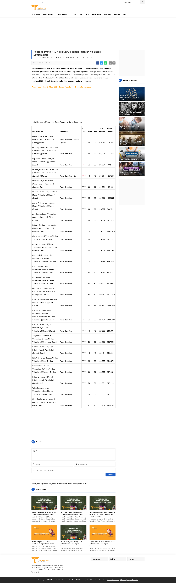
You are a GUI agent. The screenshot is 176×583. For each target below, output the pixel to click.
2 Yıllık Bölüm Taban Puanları (47, 58)
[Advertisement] (73, 105)
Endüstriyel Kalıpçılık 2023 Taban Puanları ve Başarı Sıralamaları (43, 513)
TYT (84, 143)
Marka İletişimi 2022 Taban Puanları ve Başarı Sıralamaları (42, 543)
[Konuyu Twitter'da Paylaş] (101, 63)
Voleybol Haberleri (132, 580)
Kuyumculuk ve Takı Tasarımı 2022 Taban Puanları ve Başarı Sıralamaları (102, 544)
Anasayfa (36, 58)
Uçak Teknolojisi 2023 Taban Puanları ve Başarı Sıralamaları (71, 513)
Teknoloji (123, 580)
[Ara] (142, 2)
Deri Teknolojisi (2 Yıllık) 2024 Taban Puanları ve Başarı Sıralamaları (71, 544)
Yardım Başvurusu (113, 580)
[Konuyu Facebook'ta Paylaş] (97, 63)
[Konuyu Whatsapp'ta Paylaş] (105, 63)
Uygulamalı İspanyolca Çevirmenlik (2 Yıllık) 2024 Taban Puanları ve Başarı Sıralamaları (102, 514)
